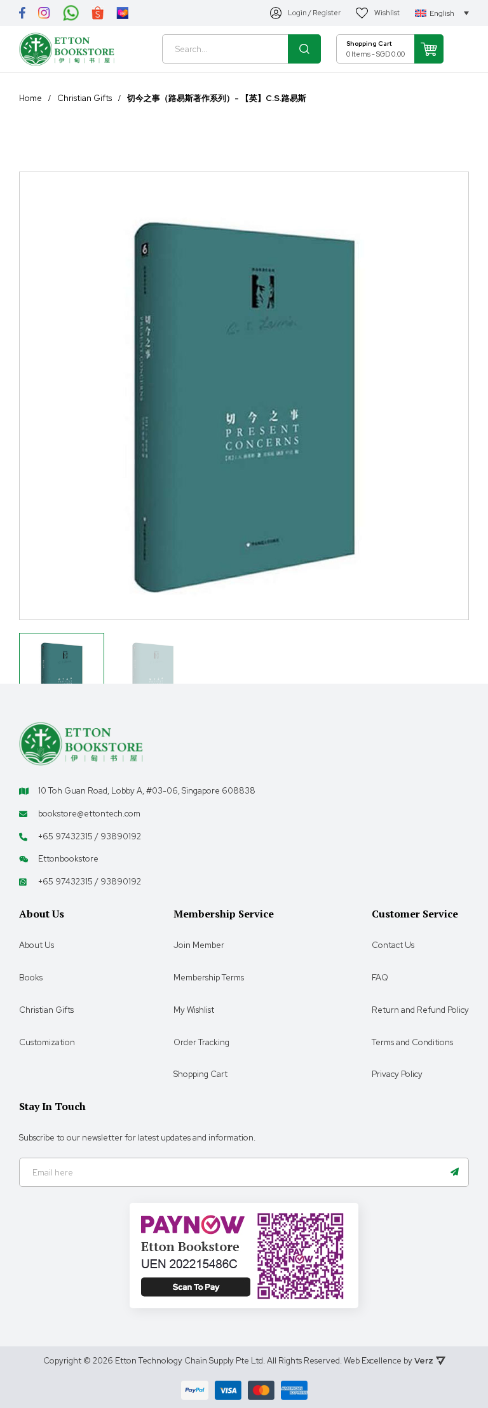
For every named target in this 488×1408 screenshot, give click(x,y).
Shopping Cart (200, 1074)
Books (31, 977)
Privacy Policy (397, 1074)
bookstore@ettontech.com (89, 813)
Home (30, 98)
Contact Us (393, 945)
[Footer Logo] (81, 743)
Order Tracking (201, 1042)
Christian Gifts (84, 98)
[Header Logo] (66, 49)
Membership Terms (208, 977)
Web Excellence (373, 1360)
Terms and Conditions (412, 1042)
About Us (36, 945)
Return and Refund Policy (420, 1010)
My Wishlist (193, 1010)
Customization (47, 1042)
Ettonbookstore (68, 858)
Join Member (198, 945)
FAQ (380, 977)
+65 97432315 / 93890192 (89, 836)
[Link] (22, 13)
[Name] (454, 1172)
